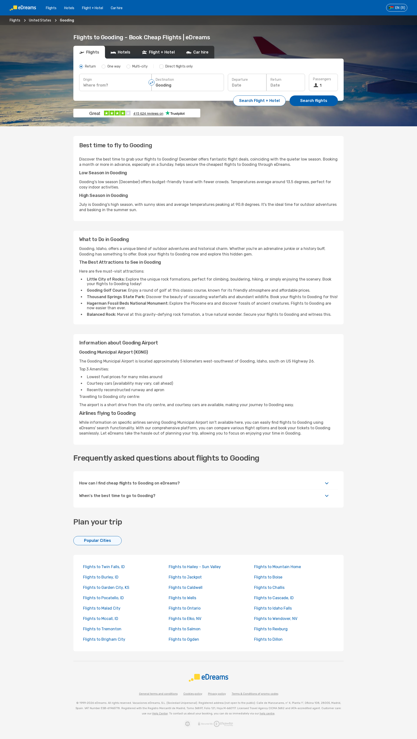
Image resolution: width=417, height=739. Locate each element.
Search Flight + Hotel (259, 100)
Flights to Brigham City (104, 639)
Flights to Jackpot (185, 577)
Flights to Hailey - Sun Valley (195, 566)
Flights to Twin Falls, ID (104, 566)
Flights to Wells (182, 598)
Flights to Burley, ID (100, 577)
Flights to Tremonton (102, 629)
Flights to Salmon (185, 629)
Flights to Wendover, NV (275, 618)
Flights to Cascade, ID (274, 598)
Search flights (313, 100)
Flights (51, 8)
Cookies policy (192, 693)
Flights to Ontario (185, 608)
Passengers (322, 79)
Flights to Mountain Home (277, 566)
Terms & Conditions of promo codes (255, 693)
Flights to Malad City (101, 608)
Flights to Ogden (184, 639)
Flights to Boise (268, 577)
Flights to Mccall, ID (100, 618)
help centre (267, 713)
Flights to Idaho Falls (273, 608)
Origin (87, 80)
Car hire (117, 8)
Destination (165, 80)
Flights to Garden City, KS (106, 587)
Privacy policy (217, 693)
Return (276, 80)
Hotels (69, 8)
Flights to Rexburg (271, 629)
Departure (240, 80)
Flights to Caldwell (185, 587)
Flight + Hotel (92, 8)
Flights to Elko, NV (185, 618)
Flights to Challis (269, 587)
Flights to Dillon (268, 639)
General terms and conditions (158, 693)
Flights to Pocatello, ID (103, 598)
